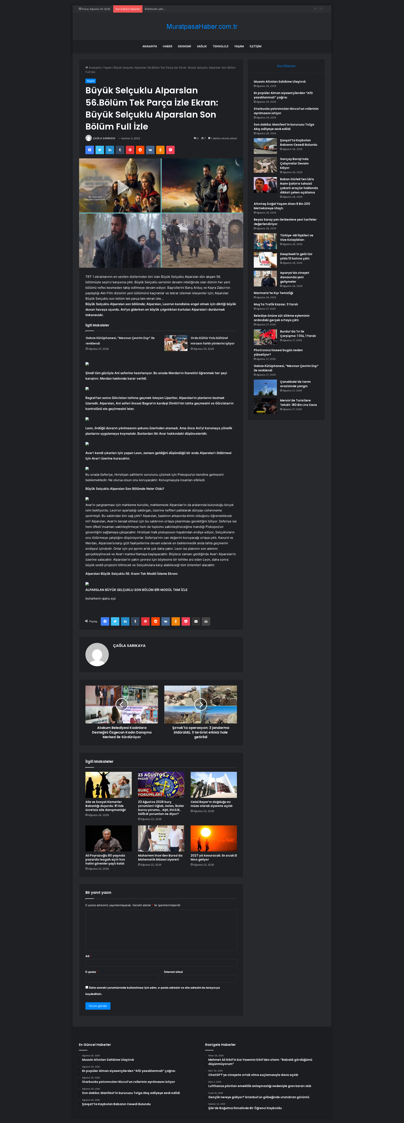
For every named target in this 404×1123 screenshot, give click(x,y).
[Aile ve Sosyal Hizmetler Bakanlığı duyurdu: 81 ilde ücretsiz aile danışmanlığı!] (108, 785)
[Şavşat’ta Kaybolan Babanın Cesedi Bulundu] (265, 146)
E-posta (91, 971)
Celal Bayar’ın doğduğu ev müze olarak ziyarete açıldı (212, 804)
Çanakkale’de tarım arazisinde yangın (295, 384)
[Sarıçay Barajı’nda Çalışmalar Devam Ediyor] (265, 165)
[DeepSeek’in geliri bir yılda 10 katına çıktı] (265, 260)
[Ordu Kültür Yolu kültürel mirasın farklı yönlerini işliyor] (175, 343)
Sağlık (202, 46)
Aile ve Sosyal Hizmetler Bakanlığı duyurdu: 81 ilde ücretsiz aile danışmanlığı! (105, 806)
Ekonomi (184, 46)
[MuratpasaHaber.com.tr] (202, 26)
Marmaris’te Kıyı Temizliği (273, 293)
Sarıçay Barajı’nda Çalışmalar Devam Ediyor (294, 163)
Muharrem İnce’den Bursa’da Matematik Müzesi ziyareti (160, 857)
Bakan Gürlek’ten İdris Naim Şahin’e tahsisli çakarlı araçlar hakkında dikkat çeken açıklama (299, 186)
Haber (167, 46)
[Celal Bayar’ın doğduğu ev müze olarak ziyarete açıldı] (214, 785)
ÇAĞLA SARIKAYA (104, 138)
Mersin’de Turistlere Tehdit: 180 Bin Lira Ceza (298, 402)
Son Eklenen (286, 66)
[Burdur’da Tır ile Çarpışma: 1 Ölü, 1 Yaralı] (265, 337)
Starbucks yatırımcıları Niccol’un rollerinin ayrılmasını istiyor (183, 9)
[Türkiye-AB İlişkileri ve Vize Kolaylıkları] (265, 241)
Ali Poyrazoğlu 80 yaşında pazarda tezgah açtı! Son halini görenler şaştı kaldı (105, 859)
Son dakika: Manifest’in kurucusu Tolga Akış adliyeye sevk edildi (284, 126)
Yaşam (239, 46)
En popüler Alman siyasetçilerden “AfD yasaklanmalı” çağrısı (283, 95)
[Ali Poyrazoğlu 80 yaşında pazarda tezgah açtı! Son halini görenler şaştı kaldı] (108, 838)
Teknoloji (220, 46)
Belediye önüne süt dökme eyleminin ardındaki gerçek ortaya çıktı (282, 318)
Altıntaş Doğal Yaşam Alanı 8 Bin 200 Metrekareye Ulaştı (282, 206)
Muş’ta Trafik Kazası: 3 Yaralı (276, 304)
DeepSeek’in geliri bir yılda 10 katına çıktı (296, 256)
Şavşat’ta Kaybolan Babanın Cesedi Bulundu (298, 142)
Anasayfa (149, 46)
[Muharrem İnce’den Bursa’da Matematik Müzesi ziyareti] (161, 838)
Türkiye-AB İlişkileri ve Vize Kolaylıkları (296, 237)
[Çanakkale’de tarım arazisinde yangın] (265, 387)
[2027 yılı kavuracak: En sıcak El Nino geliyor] (214, 838)
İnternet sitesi (173, 971)
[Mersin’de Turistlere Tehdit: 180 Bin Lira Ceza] (265, 406)
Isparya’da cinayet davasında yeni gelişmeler (294, 277)
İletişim (256, 46)
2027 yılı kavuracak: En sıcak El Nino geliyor (214, 857)
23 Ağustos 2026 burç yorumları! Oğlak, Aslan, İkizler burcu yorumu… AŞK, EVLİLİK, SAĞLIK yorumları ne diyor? (161, 808)
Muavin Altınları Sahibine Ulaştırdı (280, 81)
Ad (88, 956)
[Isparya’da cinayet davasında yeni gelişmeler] (265, 278)
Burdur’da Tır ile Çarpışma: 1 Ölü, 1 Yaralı (298, 333)
